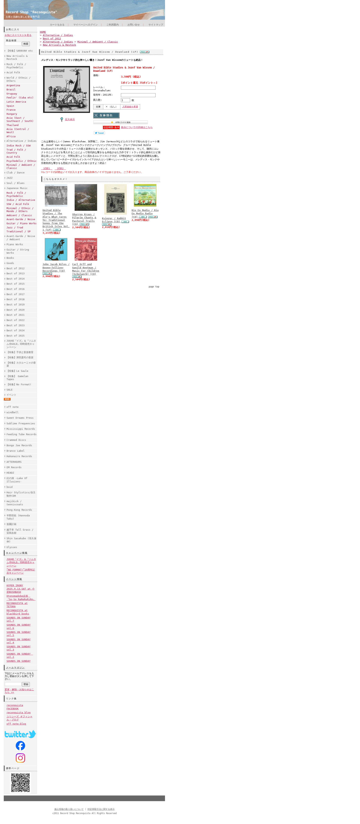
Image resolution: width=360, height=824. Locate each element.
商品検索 (11, 40)
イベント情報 (14, 579)
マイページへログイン (85, 24)
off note (13, 407)
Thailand (13, 125)
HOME (43, 32)
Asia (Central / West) (18, 131)
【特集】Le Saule (17, 371)
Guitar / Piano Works (22, 223)
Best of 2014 (16, 278)
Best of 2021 (16, 314)
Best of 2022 (16, 320)
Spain (10, 105)
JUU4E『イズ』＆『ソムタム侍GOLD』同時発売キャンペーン (21, 343)
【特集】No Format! (19, 384)
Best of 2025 (16, 335)
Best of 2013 (16, 273)
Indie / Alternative (21, 200)
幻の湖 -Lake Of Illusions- (17, 480)
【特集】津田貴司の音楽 (20, 357)
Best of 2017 (16, 294)
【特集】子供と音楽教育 (20, 352)
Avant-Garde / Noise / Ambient (21, 238)
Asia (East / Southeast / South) (20, 119)
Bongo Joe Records (19, 445)
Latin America (16, 101)
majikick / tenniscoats (15, 503)
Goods (10, 263)
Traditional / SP (19, 231)
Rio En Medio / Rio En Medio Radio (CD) (145, 213)
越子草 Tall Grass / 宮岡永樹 (20, 531)
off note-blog (16, 723)
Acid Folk (13, 72)
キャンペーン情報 (17, 553)
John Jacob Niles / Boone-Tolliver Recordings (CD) (56, 267)
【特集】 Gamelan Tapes (17, 378)
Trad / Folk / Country (16, 151)
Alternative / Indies (22, 140)
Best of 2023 (16, 325)
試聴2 (60, 168)
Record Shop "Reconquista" (31, 12)
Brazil (11, 89)
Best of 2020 (16, 309)
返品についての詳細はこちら (137, 127)
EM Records (14, 467)
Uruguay (12, 93)
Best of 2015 (16, 283)
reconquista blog (19, 712)
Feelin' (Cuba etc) (20, 97)
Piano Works (15, 244)
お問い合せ (134, 24)
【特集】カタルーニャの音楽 (21, 364)
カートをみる (57, 24)
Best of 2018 (16, 299)
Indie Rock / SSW (19, 145)
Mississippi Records (21, 428)
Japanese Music (17, 188)
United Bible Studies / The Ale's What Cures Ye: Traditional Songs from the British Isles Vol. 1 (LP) (56, 220)
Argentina (13, 85)
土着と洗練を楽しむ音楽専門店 (23, 16)
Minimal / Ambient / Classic (21, 166)
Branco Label (16, 450)
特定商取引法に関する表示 (101, 809)
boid (10, 487)
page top (154, 286)
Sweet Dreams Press (20, 417)
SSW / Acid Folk (18, 204)
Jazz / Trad (15, 227)
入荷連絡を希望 (130, 106)
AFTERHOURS (14, 461)
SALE (10, 389)
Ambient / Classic (19, 215)
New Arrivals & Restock (17, 58)
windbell (13, 412)
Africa (11, 136)
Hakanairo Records (19, 456)
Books (10, 257)
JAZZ (10, 177)
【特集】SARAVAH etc (20, 50)
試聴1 (46, 168)
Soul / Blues (16, 183)
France (11, 109)
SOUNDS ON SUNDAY (19, 661)
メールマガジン (15, 667)
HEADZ (10, 472)
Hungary (12, 113)
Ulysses (12, 547)
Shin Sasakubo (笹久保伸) (21, 540)
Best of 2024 (16, 330)
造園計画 (11, 524)
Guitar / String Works (18, 251)
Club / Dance (16, 172)
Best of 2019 (16, 304)
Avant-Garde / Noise (21, 219)
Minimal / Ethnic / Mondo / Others (20, 210)
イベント (11, 394)
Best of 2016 (16, 289)
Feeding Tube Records (22, 434)
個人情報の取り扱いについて (69, 809)
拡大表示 (70, 119)
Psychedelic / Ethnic (22, 161)
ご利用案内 (112, 24)
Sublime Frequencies (21, 423)
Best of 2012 (16, 268)
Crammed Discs (16, 440)
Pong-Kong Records (19, 509)
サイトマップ (155, 24)
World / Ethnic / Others (19, 79)
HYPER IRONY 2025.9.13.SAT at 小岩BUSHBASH (20, 588)
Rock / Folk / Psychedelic (16, 66)
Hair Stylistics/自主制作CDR (21, 494)
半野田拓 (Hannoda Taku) (18, 517)
